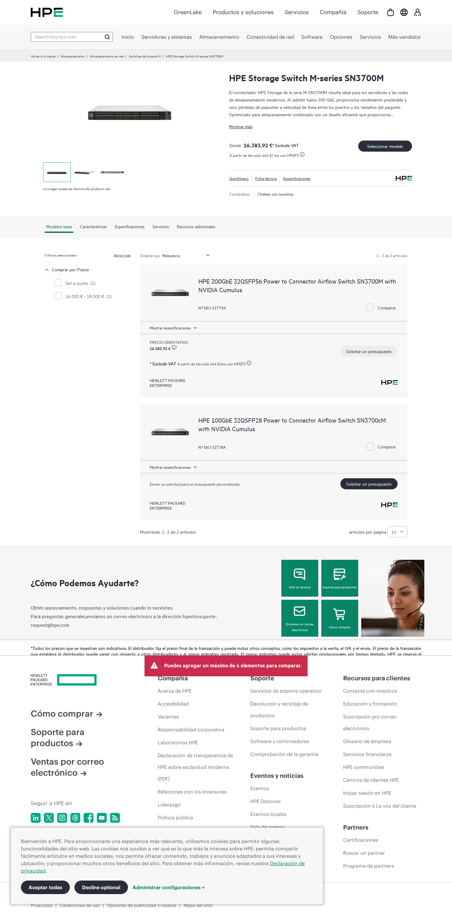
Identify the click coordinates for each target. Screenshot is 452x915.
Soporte (368, 12)
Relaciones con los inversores (192, 792)
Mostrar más (240, 126)
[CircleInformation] (174, 347)
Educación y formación (370, 704)
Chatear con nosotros (276, 194)
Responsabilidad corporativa (191, 729)
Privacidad (41, 905)
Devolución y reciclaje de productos (279, 709)
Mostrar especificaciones (170, 327)
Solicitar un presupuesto (369, 351)
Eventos (259, 788)
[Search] (107, 37)
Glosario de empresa (367, 741)
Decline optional (101, 887)
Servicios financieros (367, 754)
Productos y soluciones (243, 12)
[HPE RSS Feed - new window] (115, 818)
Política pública (175, 817)
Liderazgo (169, 805)
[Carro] (390, 12)
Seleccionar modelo (385, 146)
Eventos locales (268, 814)
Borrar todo (122, 255)
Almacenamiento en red (107, 56)
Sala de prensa (267, 827)
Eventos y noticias (276, 775)
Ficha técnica (266, 178)
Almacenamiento (73, 56)
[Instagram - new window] (62, 818)
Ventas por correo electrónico (67, 767)
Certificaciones (360, 840)
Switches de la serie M (145, 56)
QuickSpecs (239, 178)
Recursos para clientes (376, 678)
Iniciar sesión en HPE (367, 793)
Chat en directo (300, 586)
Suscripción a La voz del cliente (379, 806)
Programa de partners (368, 866)
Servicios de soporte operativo (286, 691)
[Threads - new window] (75, 818)
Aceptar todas (45, 887)
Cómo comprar (339, 626)
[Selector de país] (404, 12)
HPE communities (363, 767)
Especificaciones (297, 178)
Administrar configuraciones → (169, 887)
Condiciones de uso (80, 905)
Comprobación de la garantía (284, 754)
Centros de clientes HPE (371, 780)
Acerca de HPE (175, 691)
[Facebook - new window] (88, 818)
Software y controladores (279, 741)
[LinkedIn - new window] (36, 818)
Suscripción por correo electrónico (370, 722)
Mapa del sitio (198, 905)
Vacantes (168, 717)
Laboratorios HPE (178, 742)
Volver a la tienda (43, 56)
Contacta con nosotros (370, 691)
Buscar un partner (364, 853)
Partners (355, 827)
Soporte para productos (340, 586)
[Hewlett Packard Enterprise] (47, 12)
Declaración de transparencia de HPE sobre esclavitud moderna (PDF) (195, 767)
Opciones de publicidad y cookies (141, 905)
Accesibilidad (173, 704)
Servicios (297, 12)
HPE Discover (265, 801)
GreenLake (188, 12)
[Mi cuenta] (417, 12)
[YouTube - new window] (102, 818)
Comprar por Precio (70, 269)
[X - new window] (49, 818)
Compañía (333, 12)
